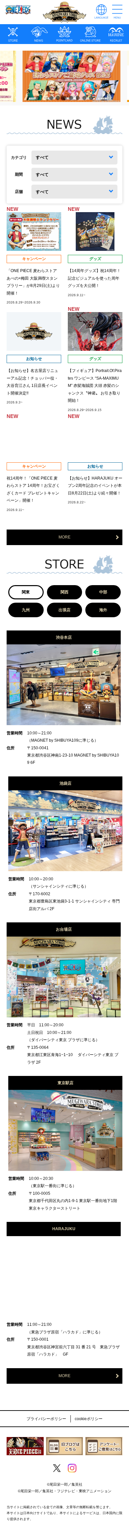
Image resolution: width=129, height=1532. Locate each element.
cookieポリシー (89, 1418)
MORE (64, 537)
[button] (38, 98)
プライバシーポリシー (46, 1418)
